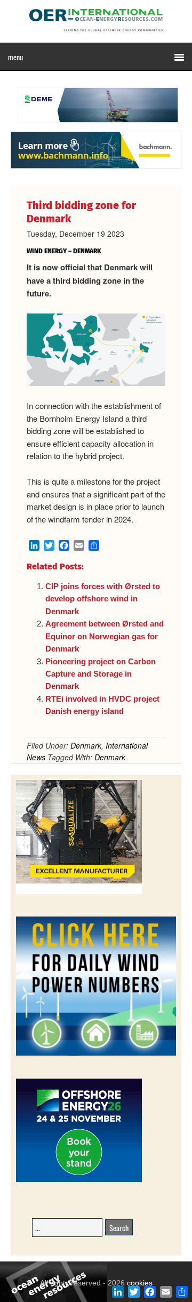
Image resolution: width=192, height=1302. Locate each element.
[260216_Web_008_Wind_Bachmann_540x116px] (96, 167)
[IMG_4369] (96, 126)
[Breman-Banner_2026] (79, 892)
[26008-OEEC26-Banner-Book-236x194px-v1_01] (79, 1180)
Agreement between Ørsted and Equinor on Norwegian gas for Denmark (104, 636)
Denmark (85, 745)
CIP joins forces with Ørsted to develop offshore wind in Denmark (102, 599)
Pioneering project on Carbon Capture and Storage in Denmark (100, 674)
